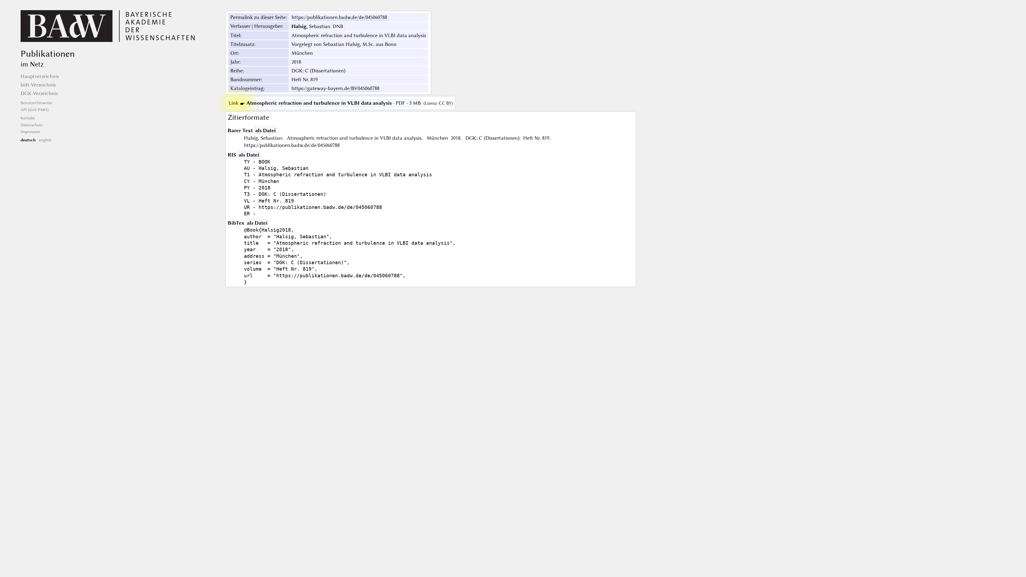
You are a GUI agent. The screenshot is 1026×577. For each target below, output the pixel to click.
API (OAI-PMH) (35, 109)
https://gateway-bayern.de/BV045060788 (335, 88)
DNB (338, 26)
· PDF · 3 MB (325, 103)
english (45, 140)
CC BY (445, 103)
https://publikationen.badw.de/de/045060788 (339, 17)
